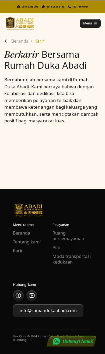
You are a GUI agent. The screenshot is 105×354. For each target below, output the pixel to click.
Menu (87, 23)
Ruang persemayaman (68, 236)
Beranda (21, 233)
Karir (18, 251)
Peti (56, 247)
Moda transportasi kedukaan (71, 259)
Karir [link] (39, 41)
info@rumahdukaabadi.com (48, 310)
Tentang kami (27, 242)
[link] (7, 41)
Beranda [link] (20, 41)
